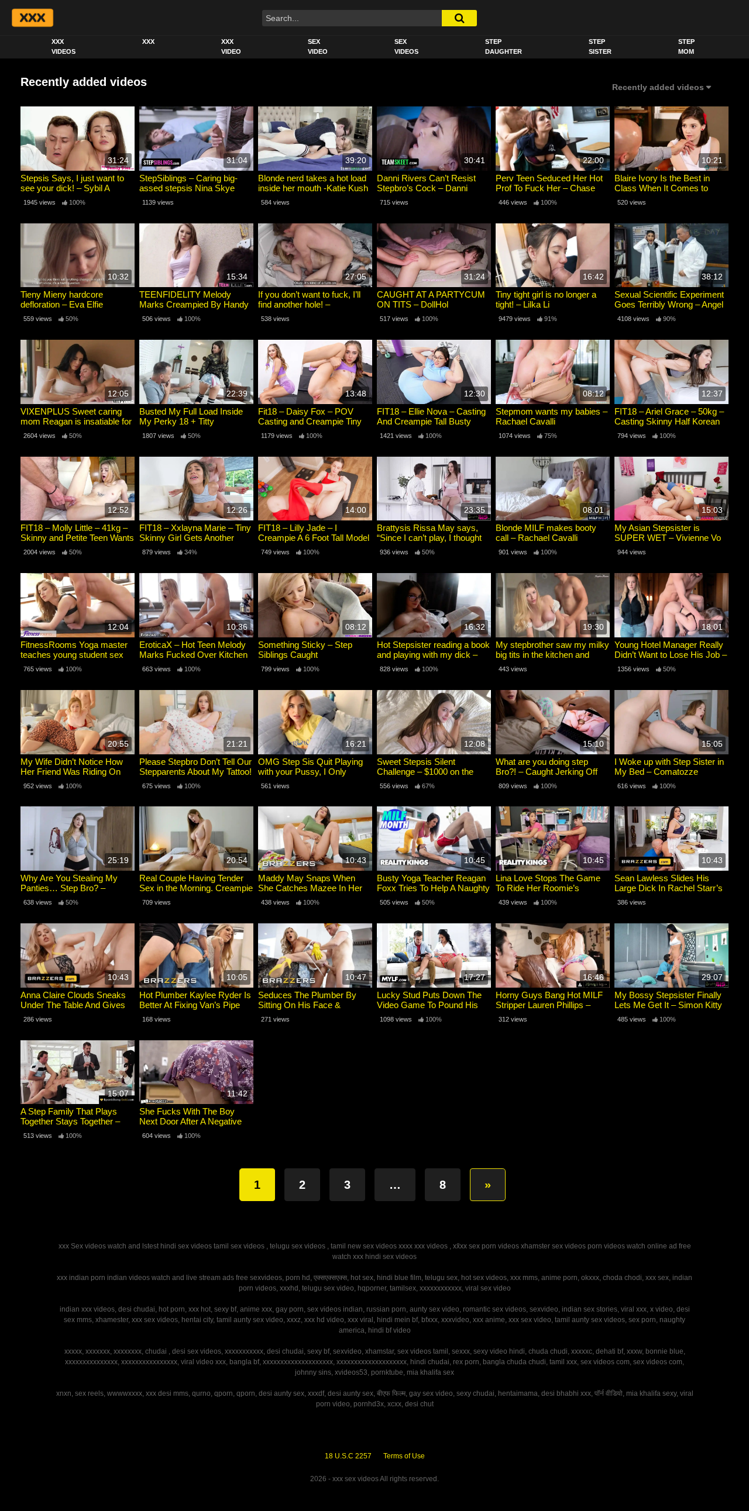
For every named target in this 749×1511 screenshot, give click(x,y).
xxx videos (63, 46)
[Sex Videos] (31, 17)
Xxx (148, 41)
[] (459, 18)
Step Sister (600, 46)
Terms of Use (404, 1456)
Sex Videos (406, 46)
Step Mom (686, 46)
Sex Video (318, 46)
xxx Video (231, 46)
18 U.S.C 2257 (348, 1456)
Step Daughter (503, 46)
